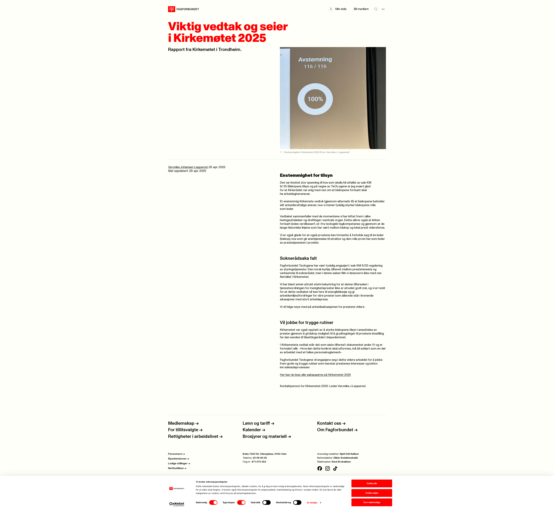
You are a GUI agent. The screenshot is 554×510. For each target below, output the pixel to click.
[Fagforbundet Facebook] (319, 468)
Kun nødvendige (372, 502)
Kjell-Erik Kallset (349, 454)
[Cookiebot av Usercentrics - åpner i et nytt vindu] (176, 504)
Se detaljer (312, 502)
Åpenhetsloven (178, 458)
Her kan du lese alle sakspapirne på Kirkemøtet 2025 (315, 374)
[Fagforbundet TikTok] (335, 468)
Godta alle (372, 483)
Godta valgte (371, 493)
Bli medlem (361, 9)
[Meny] (383, 9)
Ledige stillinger (179, 463)
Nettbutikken (177, 468)
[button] (338, 9)
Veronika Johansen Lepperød (187, 167)
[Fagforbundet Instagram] (327, 468)
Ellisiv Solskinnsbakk (346, 458)
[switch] (241, 502)
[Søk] (376, 9)
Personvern (176, 454)
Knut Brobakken (341, 462)
